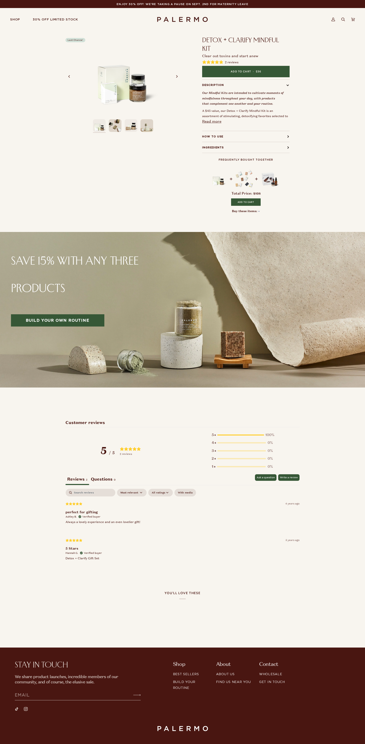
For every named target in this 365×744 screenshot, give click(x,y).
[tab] (103, 479)
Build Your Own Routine (58, 320)
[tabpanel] (182, 528)
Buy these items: (245, 211)
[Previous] (69, 76)
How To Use (212, 136)
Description (213, 85)
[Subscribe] (134, 694)
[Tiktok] (17, 709)
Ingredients (213, 147)
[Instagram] (26, 709)
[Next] (176, 76)
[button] (18, 19)
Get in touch (272, 682)
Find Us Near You (233, 682)
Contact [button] (268, 664)
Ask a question (266, 477)
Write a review (289, 477)
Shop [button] (179, 664)
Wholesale (270, 674)
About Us (225, 674)
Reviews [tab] (77, 479)
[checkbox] (185, 492)
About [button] (223, 664)
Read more (211, 121)
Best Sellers (186, 674)
